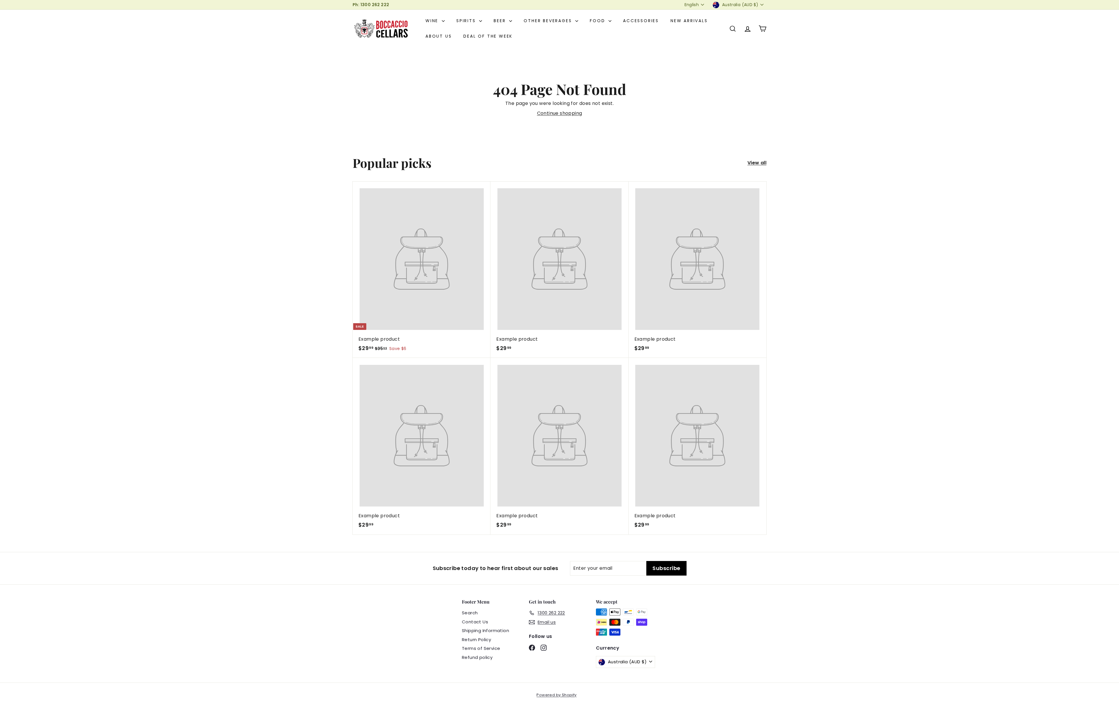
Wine (432, 21)
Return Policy (476, 639)
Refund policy (477, 657)
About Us (438, 36)
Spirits (467, 21)
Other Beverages (549, 21)
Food (598, 21)
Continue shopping (559, 113)
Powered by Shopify (556, 695)
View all (756, 162)
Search (470, 613)
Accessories (641, 21)
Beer (501, 21)
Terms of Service (481, 648)
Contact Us (475, 622)
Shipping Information (485, 630)
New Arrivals (689, 21)
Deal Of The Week (488, 36)
